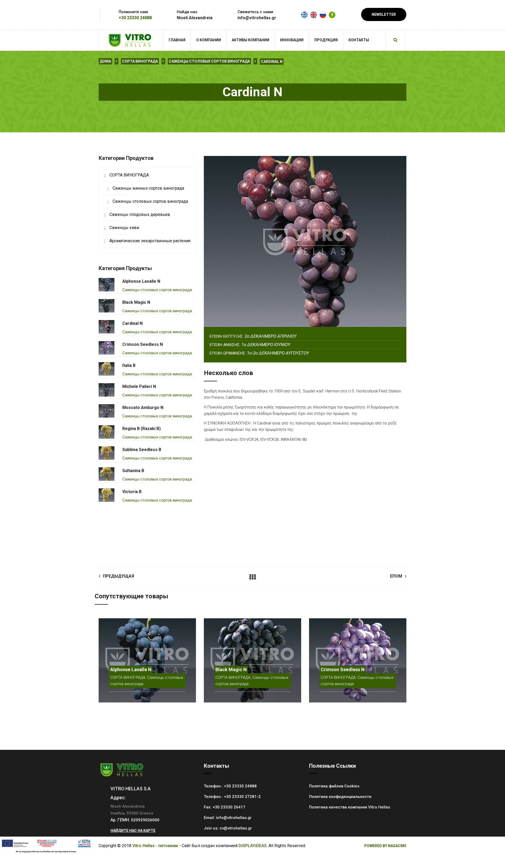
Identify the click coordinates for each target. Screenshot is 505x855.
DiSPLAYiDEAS (253, 845)
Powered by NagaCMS (385, 846)
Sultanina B (133, 470)
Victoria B (132, 491)
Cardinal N (271, 61)
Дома (105, 61)
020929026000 (145, 820)
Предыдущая (118, 576)
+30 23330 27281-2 (242, 796)
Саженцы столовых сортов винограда (209, 61)
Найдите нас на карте (132, 830)
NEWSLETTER (384, 14)
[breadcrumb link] (116, 61)
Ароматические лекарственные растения (149, 240)
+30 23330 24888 (135, 17)
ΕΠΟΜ (396, 576)
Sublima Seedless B (141, 449)
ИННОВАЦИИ (292, 40)
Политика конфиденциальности (340, 796)
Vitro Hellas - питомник (155, 845)
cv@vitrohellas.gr (236, 828)
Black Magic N (136, 302)
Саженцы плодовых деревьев (139, 214)
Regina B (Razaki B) (141, 428)
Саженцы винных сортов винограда (148, 188)
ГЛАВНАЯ (177, 40)
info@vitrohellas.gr (234, 817)
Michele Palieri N (139, 386)
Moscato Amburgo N (142, 407)
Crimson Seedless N (142, 344)
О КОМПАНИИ (208, 40)
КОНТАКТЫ (359, 40)
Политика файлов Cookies (334, 786)
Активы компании (250, 40)
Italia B (128, 365)
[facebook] (332, 15)
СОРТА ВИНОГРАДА (140, 61)
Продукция (326, 40)
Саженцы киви (124, 227)
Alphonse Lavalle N (141, 281)
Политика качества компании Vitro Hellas (349, 807)
